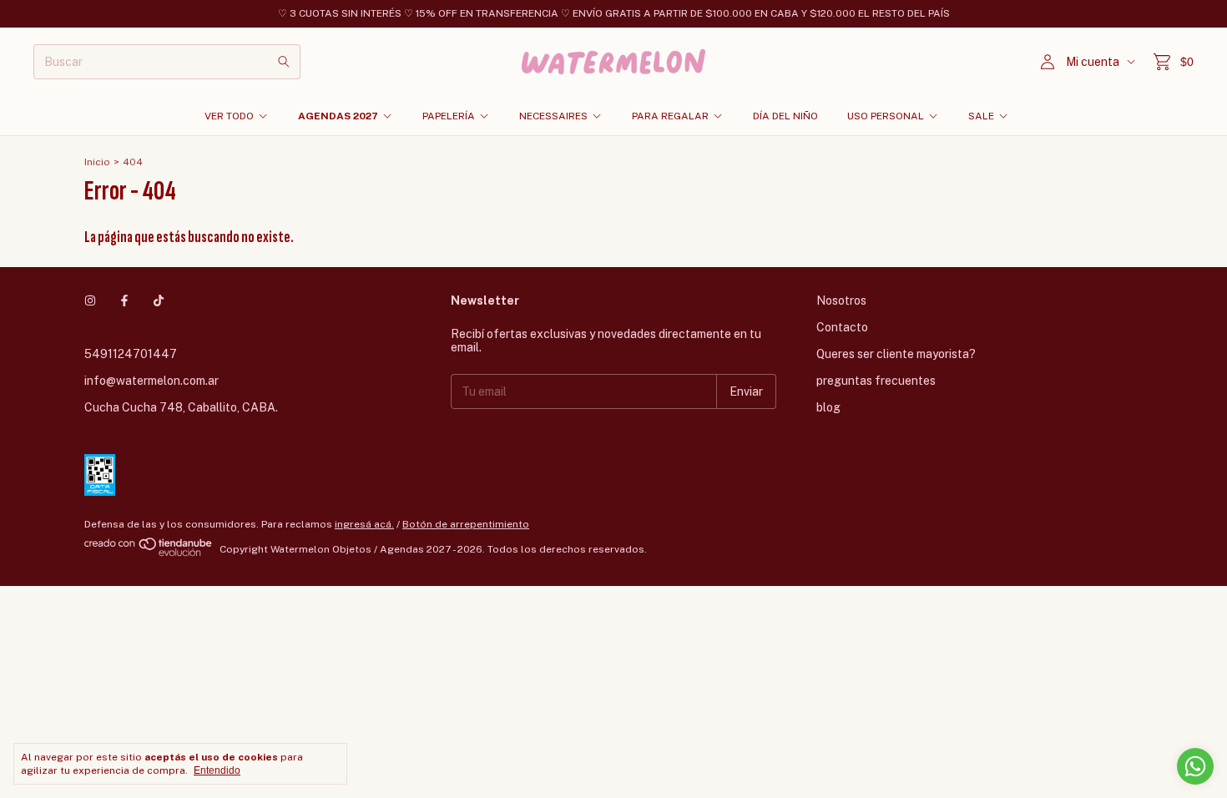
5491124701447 (130, 354)
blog (828, 407)
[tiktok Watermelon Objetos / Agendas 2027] (158, 300)
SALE (981, 116)
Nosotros (841, 300)
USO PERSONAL (885, 116)
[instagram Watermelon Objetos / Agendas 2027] (90, 300)
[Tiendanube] (149, 553)
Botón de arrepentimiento (465, 524)
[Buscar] (283, 61)
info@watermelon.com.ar (151, 380)
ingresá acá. (364, 524)
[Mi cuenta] (1047, 62)
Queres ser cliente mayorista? (896, 354)
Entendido (217, 770)
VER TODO (229, 116)
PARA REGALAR (670, 116)
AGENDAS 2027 (338, 116)
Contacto (842, 327)
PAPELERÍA (448, 116)
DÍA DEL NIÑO (785, 116)
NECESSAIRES (553, 116)
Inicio (97, 162)
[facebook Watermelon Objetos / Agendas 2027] (124, 300)
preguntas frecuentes (876, 380)
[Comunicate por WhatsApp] (1195, 766)
